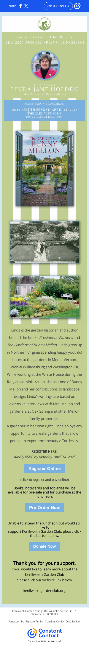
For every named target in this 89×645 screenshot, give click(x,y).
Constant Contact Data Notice (62, 621)
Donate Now (44, 546)
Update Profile (34, 621)
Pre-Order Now (44, 507)
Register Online (45, 468)
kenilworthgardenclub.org (44, 590)
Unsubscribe (16, 621)
